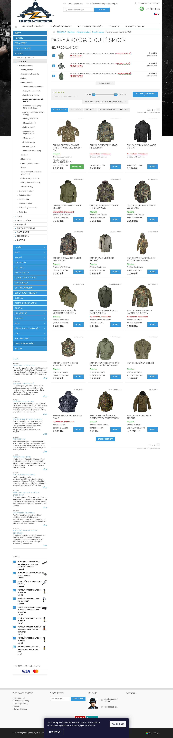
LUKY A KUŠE (21, 263)
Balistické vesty (25, 58)
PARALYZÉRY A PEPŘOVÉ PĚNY (24, 366)
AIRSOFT (19, 318)
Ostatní (21, 240)
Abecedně (123, 110)
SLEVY (18, 33)
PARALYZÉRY (21, 43)
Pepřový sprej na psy (22, 457)
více (45, 378)
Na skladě (59, 92)
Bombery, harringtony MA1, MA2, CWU (32, 107)
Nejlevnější (76, 110)
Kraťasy (24, 155)
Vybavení (21, 224)
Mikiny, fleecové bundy (30, 182)
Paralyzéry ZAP (19, 439)
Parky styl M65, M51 (31, 91)
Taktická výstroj (26, 228)
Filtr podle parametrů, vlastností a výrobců (104, 102)
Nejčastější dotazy (61, 26)
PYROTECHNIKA (22, 338)
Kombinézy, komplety (30, 74)
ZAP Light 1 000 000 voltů (23, 383)
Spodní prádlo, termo (30, 163)
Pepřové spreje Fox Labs (23, 401)
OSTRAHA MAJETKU (24, 288)
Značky (18, 349)
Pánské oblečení (26, 65)
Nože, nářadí (23, 232)
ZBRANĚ (18, 257)
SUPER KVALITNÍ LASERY (26, 293)
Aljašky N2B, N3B (30, 119)
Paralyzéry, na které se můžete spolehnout (26, 493)
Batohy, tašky (24, 220)
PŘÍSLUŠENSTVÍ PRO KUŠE (27, 328)
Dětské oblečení (26, 204)
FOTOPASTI (20, 268)
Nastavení (55, 732)
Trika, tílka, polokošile (30, 178)
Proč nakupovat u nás (90, 26)
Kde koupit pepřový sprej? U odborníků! (25, 531)
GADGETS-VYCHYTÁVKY (26, 278)
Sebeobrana (23, 236)
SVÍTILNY (19, 298)
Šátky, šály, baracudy (28, 208)
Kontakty (114, 26)
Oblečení (21, 62)
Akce (57, 97)
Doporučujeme (59, 110)
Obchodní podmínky (33, 26)
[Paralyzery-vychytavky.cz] (35, 12)
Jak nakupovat (19, 698)
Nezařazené (21, 313)
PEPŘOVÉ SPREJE (23, 48)
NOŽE (17, 252)
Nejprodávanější (107, 110)
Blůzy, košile (26, 159)
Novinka (67, 97)
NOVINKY (19, 38)
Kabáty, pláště (29, 127)
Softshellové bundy (31, 95)
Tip (77, 97)
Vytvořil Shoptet (154, 733)
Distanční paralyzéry (26, 303)
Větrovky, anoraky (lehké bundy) (33, 113)
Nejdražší (90, 110)
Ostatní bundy (29, 142)
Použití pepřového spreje (24, 474)
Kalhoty (24, 78)
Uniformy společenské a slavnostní (31, 173)
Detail (115, 167)
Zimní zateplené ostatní (33, 87)
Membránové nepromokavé (29, 132)
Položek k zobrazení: (145, 94)
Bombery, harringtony (32, 150)
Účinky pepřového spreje (24, 513)
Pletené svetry (27, 187)
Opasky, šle (24, 199)
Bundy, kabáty (27, 82)
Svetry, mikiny (27, 70)
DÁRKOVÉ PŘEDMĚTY (24, 344)
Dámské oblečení (26, 191)
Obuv (19, 216)
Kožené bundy (29, 146)
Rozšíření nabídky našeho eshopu (27, 419)
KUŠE (17, 323)
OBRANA (19, 308)
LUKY (17, 333)
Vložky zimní (28, 138)
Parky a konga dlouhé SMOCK (33, 100)
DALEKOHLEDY (21, 283)
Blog (16, 358)
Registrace (155, 3)
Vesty (23, 167)
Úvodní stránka (16, 26)
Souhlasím (118, 724)
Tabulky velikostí (135, 26)
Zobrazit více (104, 83)
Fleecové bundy (29, 123)
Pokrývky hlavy (25, 195)
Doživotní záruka (20, 709)
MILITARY (19, 53)
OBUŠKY (18, 247)
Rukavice (23, 212)
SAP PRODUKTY (22, 273)
